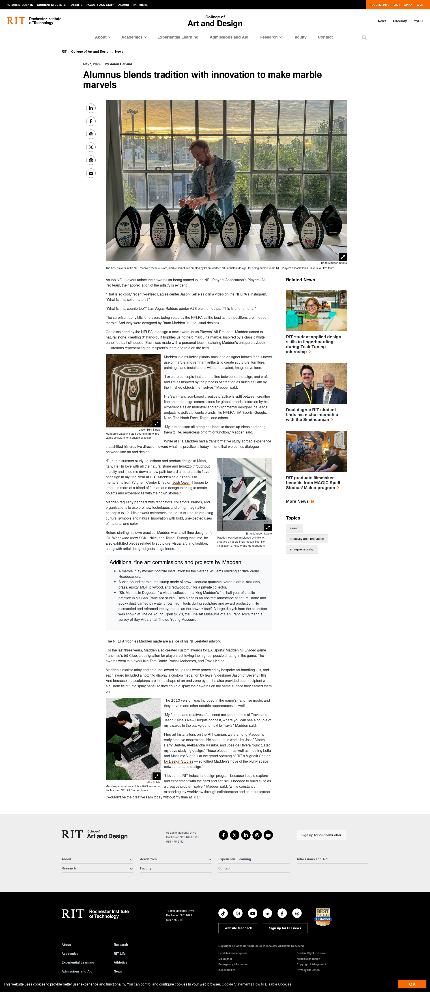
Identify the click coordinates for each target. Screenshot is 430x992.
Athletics (120, 962)
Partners (140, 5)
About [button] (101, 37)
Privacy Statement (308, 970)
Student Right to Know (311, 953)
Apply (408, 5)
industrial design (204, 322)
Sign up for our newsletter (321, 835)
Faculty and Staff (100, 5)
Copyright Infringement (311, 964)
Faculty (299, 37)
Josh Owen (181, 482)
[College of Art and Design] (94, 834)
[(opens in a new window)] (223, 835)
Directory (400, 21)
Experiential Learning (177, 37)
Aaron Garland (121, 64)
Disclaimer (225, 959)
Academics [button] (132, 37)
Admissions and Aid (229, 37)
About (66, 944)
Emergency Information (233, 964)
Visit (396, 5)
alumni (294, 528)
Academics (70, 953)
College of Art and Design (91, 51)
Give (420, 5)
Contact (325, 37)
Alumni (123, 5)
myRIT (418, 21)
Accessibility (226, 970)
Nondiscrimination (308, 959)
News (382, 21)
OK (412, 984)
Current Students (51, 5)
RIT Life (120, 953)
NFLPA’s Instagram (250, 294)
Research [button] (269, 37)
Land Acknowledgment (232, 953)
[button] (364, 37)
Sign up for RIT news (285, 928)
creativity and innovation (307, 538)
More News (297, 501)
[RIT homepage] (34, 21)
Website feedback (238, 928)
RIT (64, 51)
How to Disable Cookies (272, 984)
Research (121, 944)
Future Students (20, 5)
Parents (76, 5)
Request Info (379, 5)
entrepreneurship (302, 549)
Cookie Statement (236, 984)
